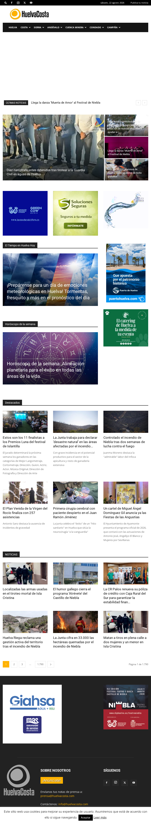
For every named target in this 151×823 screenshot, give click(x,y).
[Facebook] (12, 2)
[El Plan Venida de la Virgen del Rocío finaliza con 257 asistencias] (25, 493)
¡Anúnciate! (51, 780)
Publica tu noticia (139, 2)
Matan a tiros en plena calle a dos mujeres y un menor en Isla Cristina (124, 642)
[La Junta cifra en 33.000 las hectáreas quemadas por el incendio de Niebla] (75, 622)
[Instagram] (18, 2)
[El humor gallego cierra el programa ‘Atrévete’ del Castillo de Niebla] (75, 574)
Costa (24, 27)
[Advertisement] (75, 70)
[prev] (138, 102)
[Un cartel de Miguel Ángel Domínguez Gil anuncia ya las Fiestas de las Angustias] (125, 493)
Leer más (100, 817)
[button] (6, 2)
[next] (144, 102)
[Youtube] (31, 2)
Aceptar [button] (85, 817)
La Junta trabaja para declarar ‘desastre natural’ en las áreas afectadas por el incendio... (75, 442)
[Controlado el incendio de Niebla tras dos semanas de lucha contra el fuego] (125, 422)
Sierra (37, 27)
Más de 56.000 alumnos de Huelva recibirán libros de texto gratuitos (76, 102)
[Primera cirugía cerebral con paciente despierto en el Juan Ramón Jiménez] (75, 493)
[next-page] (50, 664)
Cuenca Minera (74, 27)
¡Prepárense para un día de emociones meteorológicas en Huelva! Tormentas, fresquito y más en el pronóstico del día (48, 291)
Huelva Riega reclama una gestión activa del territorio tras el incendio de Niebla (23, 642)
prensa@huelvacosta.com (57, 796)
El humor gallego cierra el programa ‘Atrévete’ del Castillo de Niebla (72, 593)
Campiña (112, 27)
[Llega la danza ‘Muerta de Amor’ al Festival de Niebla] (126, 147)
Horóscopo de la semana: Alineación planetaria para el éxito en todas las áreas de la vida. (45, 370)
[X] (25, 2)
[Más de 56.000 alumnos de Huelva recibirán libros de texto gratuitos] (126, 169)
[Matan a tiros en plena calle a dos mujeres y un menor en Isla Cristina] (125, 622)
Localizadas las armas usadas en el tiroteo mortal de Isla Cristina (25, 593)
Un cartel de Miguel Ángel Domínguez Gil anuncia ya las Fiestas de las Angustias (124, 512)
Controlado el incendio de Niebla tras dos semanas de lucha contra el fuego (124, 442)
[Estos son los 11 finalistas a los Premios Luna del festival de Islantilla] (25, 422)
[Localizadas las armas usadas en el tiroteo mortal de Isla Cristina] (25, 574)
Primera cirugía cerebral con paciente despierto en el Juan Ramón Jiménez (75, 512)
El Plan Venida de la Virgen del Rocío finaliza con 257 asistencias (25, 512)
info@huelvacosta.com (73, 804)
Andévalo (53, 27)
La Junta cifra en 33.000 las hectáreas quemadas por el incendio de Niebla (73, 642)
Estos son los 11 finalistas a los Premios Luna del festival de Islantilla (24, 442)
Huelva (13, 27)
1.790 (40, 664)
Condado (95, 27)
